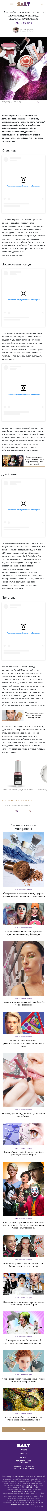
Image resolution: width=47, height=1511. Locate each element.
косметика (27, 801)
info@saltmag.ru (31, 1485)
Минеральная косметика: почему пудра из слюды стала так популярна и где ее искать (24, 894)
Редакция (23, 1453)
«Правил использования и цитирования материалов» (27, 1503)
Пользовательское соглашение (23, 1462)
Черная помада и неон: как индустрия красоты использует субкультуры (23, 933)
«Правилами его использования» (23, 1491)
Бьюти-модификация (23, 23)
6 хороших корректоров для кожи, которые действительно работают (23, 1380)
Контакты (23, 1457)
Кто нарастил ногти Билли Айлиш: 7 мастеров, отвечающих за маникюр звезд (23, 1341)
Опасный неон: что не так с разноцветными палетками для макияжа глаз (23, 1043)
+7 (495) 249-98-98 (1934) (30, 1487)
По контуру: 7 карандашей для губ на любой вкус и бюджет (23, 1115)
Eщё (23, 1429)
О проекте (23, 1450)
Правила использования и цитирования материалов (23, 1467)
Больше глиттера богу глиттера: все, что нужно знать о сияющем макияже (23, 1418)
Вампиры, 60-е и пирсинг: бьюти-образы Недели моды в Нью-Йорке (23, 1303)
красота (6, 801)
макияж (16, 801)
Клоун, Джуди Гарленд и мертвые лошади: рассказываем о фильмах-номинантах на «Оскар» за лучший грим (23, 1225)
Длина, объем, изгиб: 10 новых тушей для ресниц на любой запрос (24, 1153)
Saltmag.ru (18, 1476)
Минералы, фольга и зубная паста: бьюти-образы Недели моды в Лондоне (23, 1265)
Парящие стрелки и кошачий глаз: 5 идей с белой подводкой (23, 1003)
